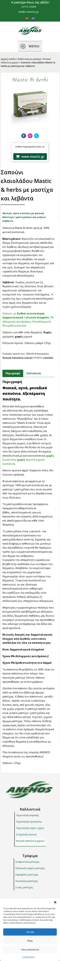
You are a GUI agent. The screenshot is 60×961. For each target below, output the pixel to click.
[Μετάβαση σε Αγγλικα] (27, 18)
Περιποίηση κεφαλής (27, 815)
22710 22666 (28, 6)
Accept (30, 932)
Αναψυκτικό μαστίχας (27, 861)
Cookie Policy (28, 957)
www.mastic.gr (32, 156)
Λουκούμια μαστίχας (26, 880)
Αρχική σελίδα (8, 58)
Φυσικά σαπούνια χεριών (17, 357)
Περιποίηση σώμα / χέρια (30, 828)
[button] (55, 902)
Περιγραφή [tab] (13, 373)
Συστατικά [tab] (33, 373)
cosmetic (48, 357)
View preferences (30, 949)
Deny (30, 940)
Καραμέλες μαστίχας (26, 874)
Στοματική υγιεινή (26, 834)
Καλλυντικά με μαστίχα (29, 58)
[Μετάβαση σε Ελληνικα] (33, 18)
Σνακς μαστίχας (24, 887)
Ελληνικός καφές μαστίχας (30, 868)
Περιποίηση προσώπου (29, 821)
